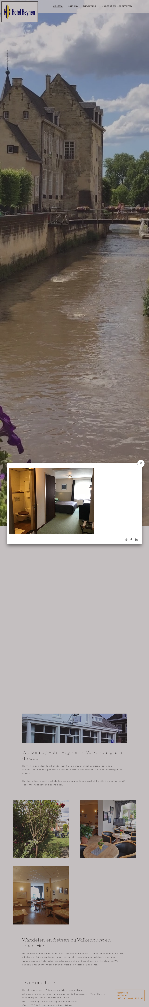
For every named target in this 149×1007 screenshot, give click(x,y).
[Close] (141, 463)
